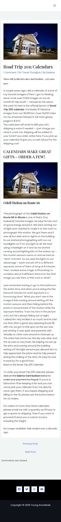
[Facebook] (19, 489)
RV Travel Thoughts (30, 72)
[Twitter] (27, 489)
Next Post (30, 451)
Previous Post (30, 443)
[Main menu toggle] (54, 5)
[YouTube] (42, 489)
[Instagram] (34, 489)
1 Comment (9, 72)
